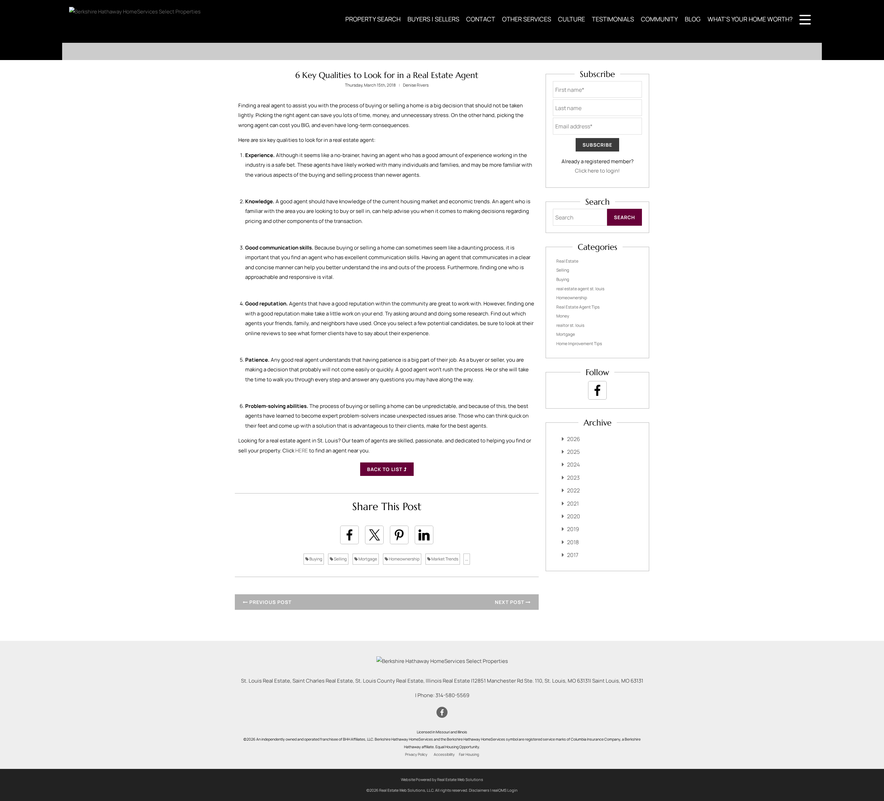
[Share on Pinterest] (399, 535)
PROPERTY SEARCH (373, 19)
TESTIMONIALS (613, 19)
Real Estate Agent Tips (577, 307)
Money (562, 316)
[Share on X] (374, 535)
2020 (573, 516)
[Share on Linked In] (424, 535)
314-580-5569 (452, 695)
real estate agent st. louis (580, 289)
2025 (573, 452)
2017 (572, 555)
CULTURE (571, 19)
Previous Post (269, 602)
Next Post (510, 602)
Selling (340, 559)
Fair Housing (469, 754)
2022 (573, 490)
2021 (573, 503)
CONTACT (480, 19)
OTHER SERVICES (526, 19)
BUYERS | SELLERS (433, 19)
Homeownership (404, 559)
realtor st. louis (570, 325)
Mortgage (367, 559)
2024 (573, 464)
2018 (573, 542)
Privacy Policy (416, 754)
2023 (573, 477)
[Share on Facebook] (349, 535)
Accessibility (444, 754)
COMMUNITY (659, 19)
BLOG (693, 19)
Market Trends (444, 559)
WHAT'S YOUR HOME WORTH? (750, 19)
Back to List (385, 469)
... (466, 559)
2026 (573, 439)
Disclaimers (479, 790)
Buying (315, 559)
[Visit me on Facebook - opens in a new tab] (597, 390)
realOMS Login (505, 790)
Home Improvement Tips (579, 343)
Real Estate (567, 261)
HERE (301, 450)
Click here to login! (597, 170)
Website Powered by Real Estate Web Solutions (442, 779)
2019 (573, 529)
